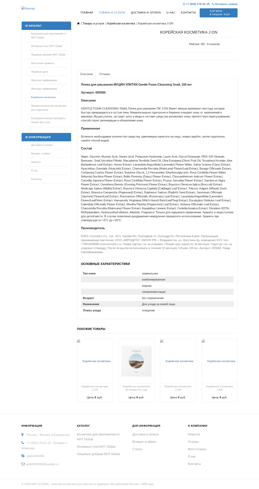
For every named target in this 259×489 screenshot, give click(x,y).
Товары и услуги (112, 12)
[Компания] (41, 8)
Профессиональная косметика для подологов (48, 107)
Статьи (137, 449)
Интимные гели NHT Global (46, 46)
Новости (36, 162)
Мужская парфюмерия (44, 80)
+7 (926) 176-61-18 (197, 3)
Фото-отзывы (197, 449)
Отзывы (193, 441)
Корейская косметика (43, 97)
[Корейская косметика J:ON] (95, 361)
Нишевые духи (39, 71)
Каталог (35, 25)
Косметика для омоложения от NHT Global (49, 35)
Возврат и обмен (40, 153)
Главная (87, 12)
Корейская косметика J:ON (95, 388)
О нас (170, 12)
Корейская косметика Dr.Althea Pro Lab (136, 388)
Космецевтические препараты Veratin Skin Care (48, 120)
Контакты (188, 12)
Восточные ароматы (42, 63)
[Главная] (78, 23)
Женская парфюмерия (44, 88)
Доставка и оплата (146, 12)
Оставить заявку (226, 3)
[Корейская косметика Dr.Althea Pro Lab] (136, 361)
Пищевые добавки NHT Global (48, 54)
